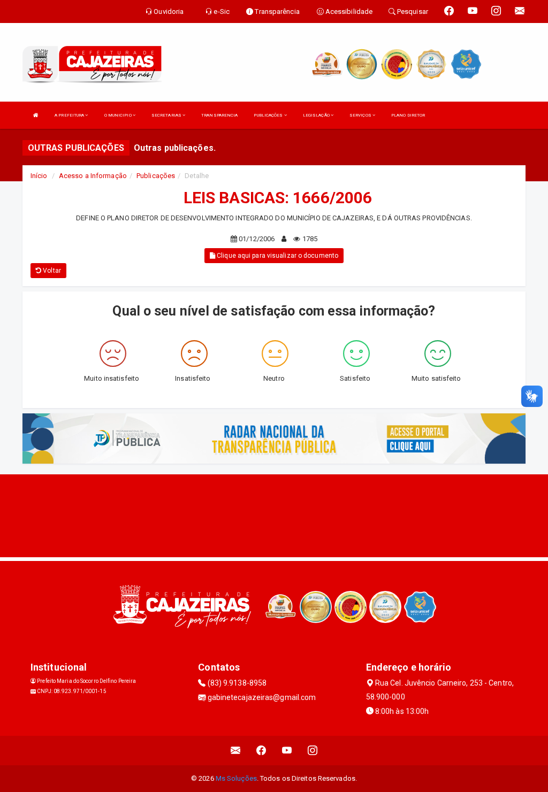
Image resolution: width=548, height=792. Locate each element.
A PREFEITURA (70, 115)
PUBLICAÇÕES (269, 115)
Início (39, 176)
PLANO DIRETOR (408, 115)
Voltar (51, 270)
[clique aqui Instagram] (312, 750)
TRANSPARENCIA (219, 115)
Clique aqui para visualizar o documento (276, 255)
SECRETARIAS (166, 115)
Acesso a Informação (93, 176)
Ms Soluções (236, 778)
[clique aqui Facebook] (261, 750)
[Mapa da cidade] (274, 514)
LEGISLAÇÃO (317, 115)
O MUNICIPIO (118, 115)
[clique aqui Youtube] (287, 750)
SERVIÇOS (360, 115)
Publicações (155, 176)
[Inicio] (36, 115)
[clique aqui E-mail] (235, 750)
